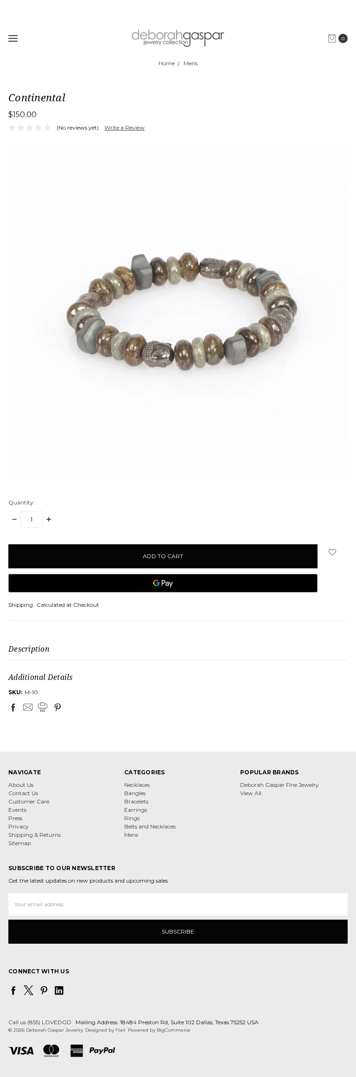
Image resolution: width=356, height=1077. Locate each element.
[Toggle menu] (12, 38)
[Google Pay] (163, 583)
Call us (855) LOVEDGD (39, 1022)
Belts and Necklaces (150, 826)
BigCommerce (174, 1030)
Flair (120, 1030)
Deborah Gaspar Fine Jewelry (279, 784)
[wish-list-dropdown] (333, 552)
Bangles (135, 793)
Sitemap (19, 843)
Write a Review (124, 127)
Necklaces (137, 784)
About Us (20, 784)
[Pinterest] (57, 707)
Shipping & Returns (34, 834)
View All (250, 793)
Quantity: (21, 502)
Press (15, 818)
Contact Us (23, 793)
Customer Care (28, 801)
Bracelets (136, 801)
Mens (131, 834)
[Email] (27, 707)
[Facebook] (13, 707)
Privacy (18, 826)
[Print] (42, 707)
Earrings (135, 809)
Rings (132, 818)
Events (17, 809)
